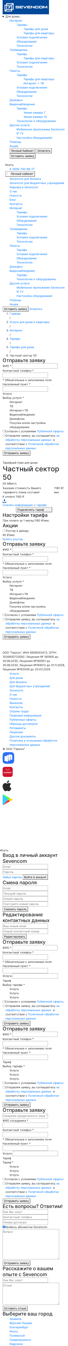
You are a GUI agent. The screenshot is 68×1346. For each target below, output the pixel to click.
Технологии (25, 45)
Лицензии (16, 732)
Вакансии (16, 703)
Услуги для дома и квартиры (30, 322)
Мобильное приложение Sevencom (41, 129)
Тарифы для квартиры (39, 33)
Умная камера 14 (35, 116)
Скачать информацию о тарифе (25, 505)
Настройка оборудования (34, 137)
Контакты (16, 204)
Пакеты (15, 70)
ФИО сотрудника (15, 1120)
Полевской (17, 1335)
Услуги (14, 673)
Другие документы (23, 736)
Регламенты (18, 728)
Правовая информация (25, 715)
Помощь (15, 142)
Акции (14, 146)
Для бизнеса (18, 682)
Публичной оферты (50, 431)
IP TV (20, 133)
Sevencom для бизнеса (25, 179)
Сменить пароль (15, 909)
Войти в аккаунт (35, 877)
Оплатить (43, 150)
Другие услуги (20, 125)
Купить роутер (13, 539)
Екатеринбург (19, 1327)
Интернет (16, 20)
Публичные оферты (23, 719)
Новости (16, 195)
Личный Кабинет (22, 150)
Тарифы (22, 24)
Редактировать (14, 936)
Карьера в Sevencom (24, 187)
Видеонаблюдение (22, 104)
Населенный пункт (17, 384)
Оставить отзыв (15, 1308)
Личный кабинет (22, 173)
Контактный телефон (18, 370)
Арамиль (16, 1319)
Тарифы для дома (36, 29)
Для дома (12, 16)
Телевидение (18, 50)
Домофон (16, 100)
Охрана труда (19, 711)
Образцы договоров (23, 724)
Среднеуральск (20, 1339)
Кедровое (16, 1344)
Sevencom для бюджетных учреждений (37, 183)
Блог (13, 199)
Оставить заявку (22, 156)
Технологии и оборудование (36, 121)
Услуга (7, 393)
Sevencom (16, 690)
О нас (13, 191)
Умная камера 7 (34, 112)
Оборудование (27, 41)
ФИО (7, 366)
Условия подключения (32, 37)
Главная (15, 313)
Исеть (14, 1331)
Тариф (7, 980)
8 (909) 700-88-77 (22, 169)
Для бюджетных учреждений (30, 686)
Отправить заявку (16, 453)
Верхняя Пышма (21, 1323)
